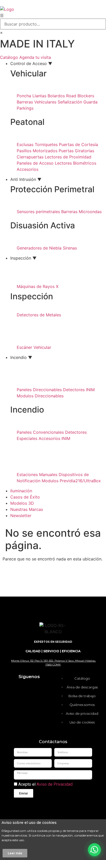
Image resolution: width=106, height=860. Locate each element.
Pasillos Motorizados (37, 150)
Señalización (70, 102)
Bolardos (56, 95)
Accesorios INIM (54, 438)
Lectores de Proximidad (68, 156)
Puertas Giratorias (76, 150)
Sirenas (70, 248)
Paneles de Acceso (35, 163)
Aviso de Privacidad (55, 784)
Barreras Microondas (81, 211)
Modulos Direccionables (40, 395)
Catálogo (9, 57)
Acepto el (45, 784)
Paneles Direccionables (39, 389)
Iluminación (21, 490)
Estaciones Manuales (37, 474)
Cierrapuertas (30, 156)
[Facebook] (36, 687)
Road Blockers (80, 95)
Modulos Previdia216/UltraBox (71, 480)
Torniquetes (46, 144)
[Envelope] (21, 716)
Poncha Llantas (31, 95)
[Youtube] (21, 702)
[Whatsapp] (36, 702)
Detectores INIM (79, 389)
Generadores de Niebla (39, 248)
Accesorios (27, 169)
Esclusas (25, 144)
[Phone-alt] (36, 716)
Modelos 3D (22, 503)
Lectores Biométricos (75, 163)
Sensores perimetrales (38, 211)
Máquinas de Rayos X (37, 286)
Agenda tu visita (35, 57)
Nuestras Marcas (26, 509)
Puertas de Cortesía (78, 144)
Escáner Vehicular (34, 347)
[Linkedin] (21, 687)
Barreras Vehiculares (36, 102)
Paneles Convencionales (40, 432)
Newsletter (20, 515)
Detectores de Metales (39, 314)
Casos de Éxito (25, 497)
